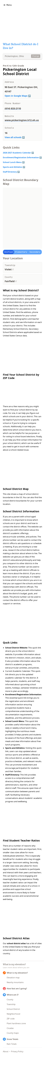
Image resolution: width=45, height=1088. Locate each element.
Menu (9, 5)
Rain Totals (12, 1044)
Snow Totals (12, 1039)
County (10, 999)
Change (35, 56)
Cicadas (10, 1028)
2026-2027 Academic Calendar (17, 152)
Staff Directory (10, 171)
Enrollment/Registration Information (21, 157)
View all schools (13, 137)
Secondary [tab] (35, 252)
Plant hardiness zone (16, 1023)
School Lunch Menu (12, 162)
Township (11, 1004)
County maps (13, 1033)
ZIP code (11, 1018)
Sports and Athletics (12, 167)
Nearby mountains (15, 982)
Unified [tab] (8, 252)
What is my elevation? (17, 972)
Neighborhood (13, 1014)
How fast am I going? (17, 988)
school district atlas (16, 943)
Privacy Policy (17, 1051)
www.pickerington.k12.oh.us (22, 120)
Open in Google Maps (16, 95)
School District (13, 1009)
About (5, 1051)
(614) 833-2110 (13, 108)
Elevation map (13, 977)
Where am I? (13, 994)
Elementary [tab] (21, 252)
